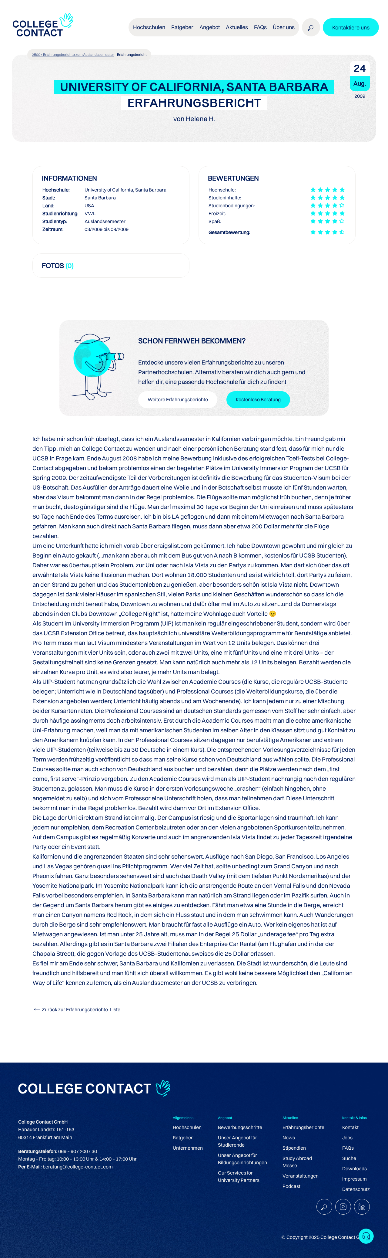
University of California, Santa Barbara (125, 190)
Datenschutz (356, 1189)
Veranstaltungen (301, 1176)
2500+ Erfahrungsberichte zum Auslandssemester (73, 54)
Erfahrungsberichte (303, 1127)
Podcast (291, 1186)
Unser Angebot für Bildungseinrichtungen (242, 1158)
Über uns (284, 27)
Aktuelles (237, 27)
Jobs (347, 1137)
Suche (349, 1158)
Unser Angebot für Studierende (237, 1141)
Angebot (209, 27)
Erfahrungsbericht (132, 54)
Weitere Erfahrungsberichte (178, 399)
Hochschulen (187, 1127)
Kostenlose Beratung (258, 399)
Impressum (354, 1179)
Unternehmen (188, 1148)
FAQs (260, 27)
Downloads (354, 1168)
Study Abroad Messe (297, 1161)
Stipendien (294, 1148)
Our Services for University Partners (238, 1176)
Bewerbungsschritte (240, 1127)
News (289, 1137)
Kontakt (350, 1127)
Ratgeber (183, 1137)
